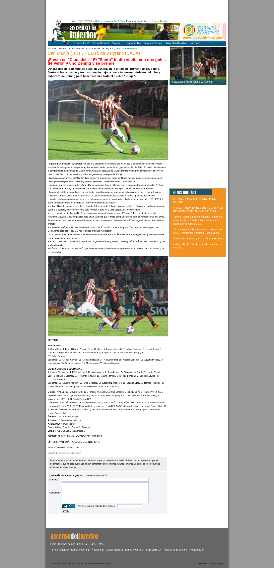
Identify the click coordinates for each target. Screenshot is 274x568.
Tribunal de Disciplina (176, 43)
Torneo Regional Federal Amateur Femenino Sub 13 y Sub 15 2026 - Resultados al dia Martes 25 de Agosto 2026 (197, 220)
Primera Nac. (65, 48)
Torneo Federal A (81, 43)
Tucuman (91, 48)
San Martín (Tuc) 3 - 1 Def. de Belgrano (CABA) (94, 53)
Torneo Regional (101, 43)
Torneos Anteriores (153, 43)
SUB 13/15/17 (85, 21)
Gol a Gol (82, 544)
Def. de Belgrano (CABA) (109, 48)
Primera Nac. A (79, 48)
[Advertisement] (106, 9)
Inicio (72, 21)
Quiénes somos (103, 21)
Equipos (164, 21)
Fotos (154, 21)
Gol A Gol (118, 21)
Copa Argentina (133, 43)
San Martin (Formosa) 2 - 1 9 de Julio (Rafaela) (198, 238)
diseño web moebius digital (211, 563)
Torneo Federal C (134, 549)
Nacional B (117, 43)
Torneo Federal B (80, 549)
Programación (133, 21)
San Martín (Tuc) (130, 48)
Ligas (145, 21)
